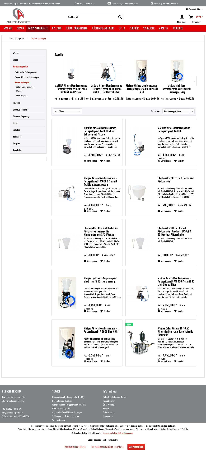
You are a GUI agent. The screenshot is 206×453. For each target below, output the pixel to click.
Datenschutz (108, 412)
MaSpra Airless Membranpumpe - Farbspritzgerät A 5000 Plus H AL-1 (142, 89)
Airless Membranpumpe (25, 86)
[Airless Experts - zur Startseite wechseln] (17, 16)
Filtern (61, 111)
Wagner (16, 53)
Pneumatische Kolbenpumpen (27, 77)
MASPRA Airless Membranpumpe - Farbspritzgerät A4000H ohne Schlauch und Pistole (71, 89)
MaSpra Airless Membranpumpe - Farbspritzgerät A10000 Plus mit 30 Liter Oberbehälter (106, 89)
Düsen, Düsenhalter (21, 109)
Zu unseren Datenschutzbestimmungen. (118, 433)
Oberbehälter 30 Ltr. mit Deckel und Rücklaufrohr (176, 179)
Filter (15, 123)
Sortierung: (155, 111)
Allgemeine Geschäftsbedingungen (67, 412)
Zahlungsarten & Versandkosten (65, 416)
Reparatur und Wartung (62, 400)
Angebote (17, 150)
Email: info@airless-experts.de (124, 3)
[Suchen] (120, 17)
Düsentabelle (108, 400)
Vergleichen (92, 160)
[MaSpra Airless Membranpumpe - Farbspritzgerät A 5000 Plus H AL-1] (142, 71)
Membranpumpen (22, 82)
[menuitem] (95, 17)
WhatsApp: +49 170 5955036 (165, 3)
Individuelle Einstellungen (75, 446)
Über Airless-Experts (61, 408)
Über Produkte (109, 404)
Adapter (16, 143)
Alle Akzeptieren (136, 446)
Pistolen (16, 102)
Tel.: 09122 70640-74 (85, 3)
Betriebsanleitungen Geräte (114, 397)
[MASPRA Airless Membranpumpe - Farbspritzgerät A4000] (140, 142)
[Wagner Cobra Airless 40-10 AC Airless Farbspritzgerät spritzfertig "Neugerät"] (140, 343)
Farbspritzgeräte (20, 66)
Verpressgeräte (22, 95)
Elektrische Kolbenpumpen (26, 72)
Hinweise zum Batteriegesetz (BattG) (68, 397)
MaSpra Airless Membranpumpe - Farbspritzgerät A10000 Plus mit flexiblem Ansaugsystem (100, 181)
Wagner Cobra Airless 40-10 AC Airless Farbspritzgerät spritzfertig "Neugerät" (175, 331)
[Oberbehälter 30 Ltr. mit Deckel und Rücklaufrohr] (140, 192)
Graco (15, 59)
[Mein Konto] (182, 17)
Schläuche (17, 136)
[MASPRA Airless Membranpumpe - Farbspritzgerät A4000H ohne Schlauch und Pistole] (71, 71)
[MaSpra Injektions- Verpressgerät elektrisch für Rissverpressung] (177, 71)
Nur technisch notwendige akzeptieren (107, 446)
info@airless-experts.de (12, 412)
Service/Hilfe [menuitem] (194, 9)
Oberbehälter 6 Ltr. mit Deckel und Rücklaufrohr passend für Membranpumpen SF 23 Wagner (101, 231)
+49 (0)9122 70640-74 (11, 408)
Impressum (107, 416)
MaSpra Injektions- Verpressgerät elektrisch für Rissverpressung (177, 89)
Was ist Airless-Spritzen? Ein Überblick (68, 404)
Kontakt (106, 408)
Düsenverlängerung (21, 116)
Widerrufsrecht (59, 420)
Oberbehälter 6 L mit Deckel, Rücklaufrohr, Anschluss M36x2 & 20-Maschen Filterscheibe (174, 231)
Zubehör (16, 129)
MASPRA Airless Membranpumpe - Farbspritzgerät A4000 (175, 129)
